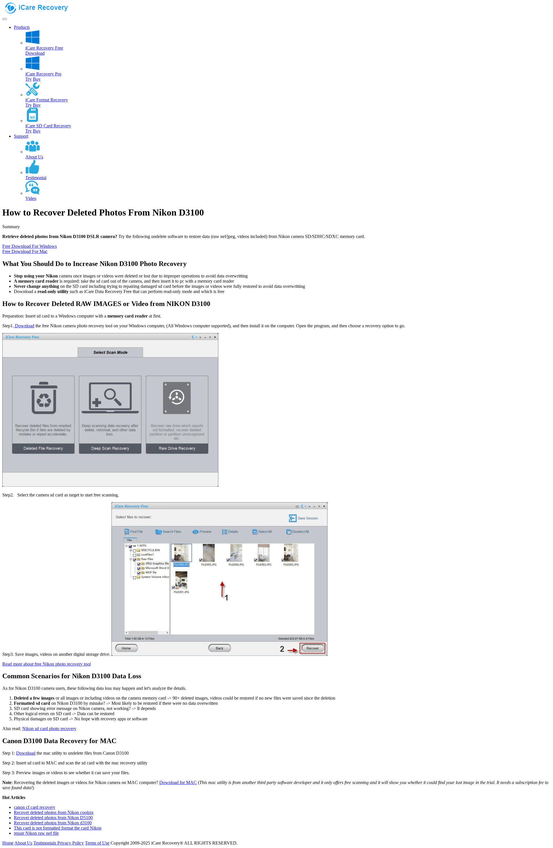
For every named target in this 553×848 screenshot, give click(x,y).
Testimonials (45, 843)
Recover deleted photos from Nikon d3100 (53, 822)
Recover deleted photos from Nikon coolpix (54, 812)
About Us (23, 843)
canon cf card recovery (34, 807)
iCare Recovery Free (44, 48)
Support (21, 136)
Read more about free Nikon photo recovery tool (46, 664)
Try (28, 79)
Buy (37, 79)
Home (8, 843)
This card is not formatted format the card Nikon (57, 828)
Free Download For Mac (25, 251)
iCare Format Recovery (46, 99)
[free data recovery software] (41, 12)
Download (35, 53)
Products (22, 27)
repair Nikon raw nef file (36, 833)
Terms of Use (97, 843)
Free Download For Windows (29, 246)
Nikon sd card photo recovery (49, 728)
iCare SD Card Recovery (48, 125)
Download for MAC (178, 782)
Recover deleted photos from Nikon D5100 (53, 817)
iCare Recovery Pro (43, 73)
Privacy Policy (70, 843)
